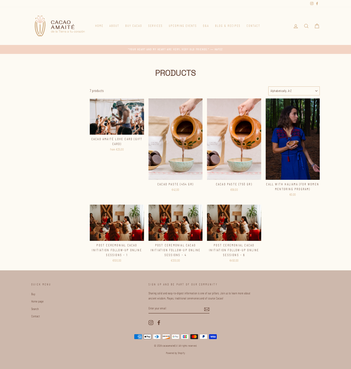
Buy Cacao (133, 25)
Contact (253, 25)
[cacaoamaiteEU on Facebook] (158, 322)
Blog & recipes (227, 25)
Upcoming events (183, 25)
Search (35, 309)
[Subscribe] (206, 309)
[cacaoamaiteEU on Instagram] (150, 322)
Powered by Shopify (175, 353)
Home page (37, 301)
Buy (33, 294)
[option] (175, 49)
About (114, 25)
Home (99, 25)
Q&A (206, 25)
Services (155, 25)
